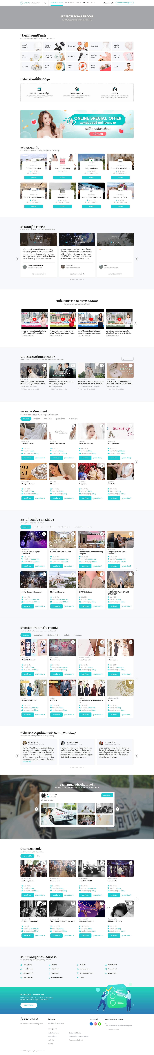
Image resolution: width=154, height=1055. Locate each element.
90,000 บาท (63, 599)
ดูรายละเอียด (39, 458)
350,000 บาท (63, 559)
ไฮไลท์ (92, 3)
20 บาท (90, 667)
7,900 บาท (120, 667)
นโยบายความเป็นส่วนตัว (76, 1040)
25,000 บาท (92, 888)
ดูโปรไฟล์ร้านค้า (107, 795)
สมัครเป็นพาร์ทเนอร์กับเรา (56, 1023)
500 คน (65, 602)
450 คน (123, 562)
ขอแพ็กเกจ (27, 458)
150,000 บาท (35, 559)
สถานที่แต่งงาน (69, 3)
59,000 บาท (92, 559)
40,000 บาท (63, 667)
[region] (77, 257)
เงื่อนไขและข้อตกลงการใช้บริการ (78, 1037)
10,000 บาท (121, 451)
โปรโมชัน (86, 3)
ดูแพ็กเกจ (33, 178)
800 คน (65, 562)
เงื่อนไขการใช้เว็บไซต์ (75, 1033)
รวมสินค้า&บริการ (53, 1033)
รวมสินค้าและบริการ (57, 3)
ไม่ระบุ (32, 451)
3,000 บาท (34, 708)
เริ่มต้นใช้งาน (28, 1005)
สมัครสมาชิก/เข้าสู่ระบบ (124, 3)
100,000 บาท (35, 599)
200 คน (36, 562)
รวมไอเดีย (51, 1040)
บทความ (78, 3)
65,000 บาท (121, 559)
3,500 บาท (91, 708)
